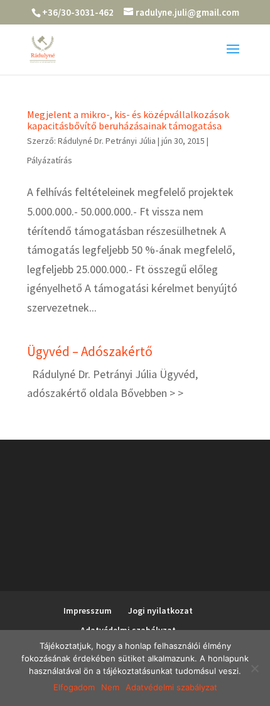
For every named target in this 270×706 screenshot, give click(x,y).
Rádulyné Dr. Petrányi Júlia (107, 140)
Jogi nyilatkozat (160, 610)
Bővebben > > (152, 393)
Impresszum (87, 610)
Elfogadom (74, 687)
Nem (110, 687)
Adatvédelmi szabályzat (171, 687)
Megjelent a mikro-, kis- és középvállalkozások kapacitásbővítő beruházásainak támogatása (128, 120)
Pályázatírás (49, 160)
